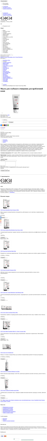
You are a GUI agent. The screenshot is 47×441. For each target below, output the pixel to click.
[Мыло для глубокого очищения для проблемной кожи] (16, 112)
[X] (4, 125)
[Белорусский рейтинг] (32, 439)
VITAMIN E (5, 81)
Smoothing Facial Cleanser (39, 400)
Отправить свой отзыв (5, 170)
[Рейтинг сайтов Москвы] (21, 439)
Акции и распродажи (7, 8)
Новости (2, 57)
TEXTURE (5, 80)
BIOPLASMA (6, 63)
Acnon (32, 400)
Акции (5, 57)
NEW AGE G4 (6, 71)
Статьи (16, 57)
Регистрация (5, 3)
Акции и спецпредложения (8, 420)
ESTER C (5, 66)
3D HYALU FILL (6, 60)
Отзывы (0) (5, 140)
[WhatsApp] (8, 125)
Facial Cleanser (3, 401)
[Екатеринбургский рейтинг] (25, 439)
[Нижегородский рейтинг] (26, 439)
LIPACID (5, 69)
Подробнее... (12, 192)
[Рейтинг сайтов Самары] (31, 439)
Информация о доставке (8, 409)
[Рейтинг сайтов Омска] (30, 439)
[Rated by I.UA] (16, 439)
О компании (5, 6)
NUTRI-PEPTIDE (6, 72)
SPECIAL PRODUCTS (7, 78)
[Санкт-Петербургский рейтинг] (23, 439)
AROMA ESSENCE (7, 62)
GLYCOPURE (6, 68)
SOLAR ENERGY (7, 76)
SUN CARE (5, 79)
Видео (4, 142)
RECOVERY (5, 73)
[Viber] (6, 125)
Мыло (4, 400)
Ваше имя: (2, 160)
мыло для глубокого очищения (12, 400)
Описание (5, 139)
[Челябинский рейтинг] (29, 439)
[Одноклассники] (3, 125)
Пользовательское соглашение (9, 411)
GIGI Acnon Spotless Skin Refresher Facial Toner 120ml (11, 230)
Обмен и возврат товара (8, 412)
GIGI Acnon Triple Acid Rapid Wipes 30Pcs (9, 312)
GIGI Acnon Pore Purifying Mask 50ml (8, 251)
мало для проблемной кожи (25, 400)
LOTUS (4, 70)
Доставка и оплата (7, 7)
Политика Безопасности (8, 410)
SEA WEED (5, 75)
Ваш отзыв (2, 166)
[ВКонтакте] (1, 125)
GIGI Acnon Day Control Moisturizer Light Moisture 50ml (11, 292)
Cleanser (8, 401)
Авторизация (5, 4)
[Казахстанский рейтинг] (28, 439)
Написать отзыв (4, 159)
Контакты (20, 57)
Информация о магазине (8, 407)
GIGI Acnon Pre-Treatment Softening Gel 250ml (9, 371)
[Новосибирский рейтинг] (24, 439)
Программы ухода (11, 57)
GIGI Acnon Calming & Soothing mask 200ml (9, 390)
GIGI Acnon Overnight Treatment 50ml (8, 270)
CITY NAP (5, 64)
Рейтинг (2, 168)
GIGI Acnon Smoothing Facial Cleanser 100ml (9, 210)
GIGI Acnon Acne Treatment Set (6, 352)
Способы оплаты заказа (8, 408)
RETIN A (5, 74)
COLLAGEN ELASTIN (8, 65)
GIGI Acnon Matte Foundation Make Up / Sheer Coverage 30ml (13, 331)
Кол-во (4, 122)
